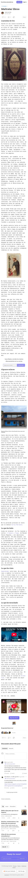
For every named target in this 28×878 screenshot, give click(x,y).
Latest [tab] (6, 806)
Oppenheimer (5, 571)
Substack (6, 875)
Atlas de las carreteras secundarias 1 (8, 835)
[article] (14, 814)
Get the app (21, 871)
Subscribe (19, 2)
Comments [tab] (4, 748)
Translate (4, 6)
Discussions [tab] (12, 806)
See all (4, 847)
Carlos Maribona (16, 524)
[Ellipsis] (26, 762)
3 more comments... (6, 799)
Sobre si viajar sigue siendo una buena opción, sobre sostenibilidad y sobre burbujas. (10, 826)
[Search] (25, 806)
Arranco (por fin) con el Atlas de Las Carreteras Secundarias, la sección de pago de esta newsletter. (10, 838)
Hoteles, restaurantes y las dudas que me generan (10, 822)
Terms (19, 866)
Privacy (15, 866)
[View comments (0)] (8, 831)
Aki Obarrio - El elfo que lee (11, 776)
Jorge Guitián (8, 12)
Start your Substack (10, 871)
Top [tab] (3, 806)
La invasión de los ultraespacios (9, 814)
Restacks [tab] (11, 748)
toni (5, 762)
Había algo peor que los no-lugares (10, 811)
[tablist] (7, 748)
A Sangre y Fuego (13, 533)
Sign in (25, 2)
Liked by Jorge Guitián (10, 763)
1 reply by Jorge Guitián (11, 792)
